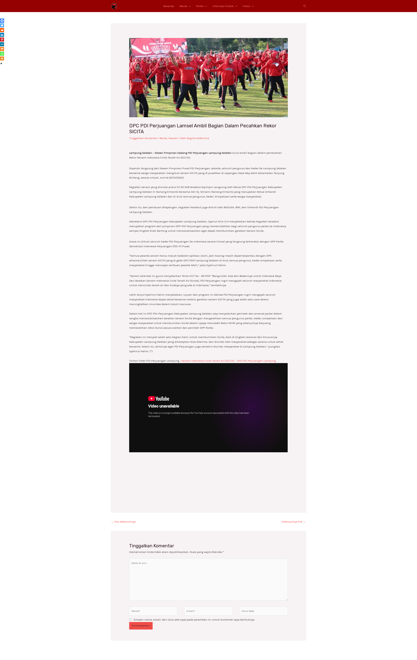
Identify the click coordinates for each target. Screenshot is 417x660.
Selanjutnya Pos (294, 521)
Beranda (168, 6)
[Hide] (1, 63)
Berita (183, 6)
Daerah (173, 138)
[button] (188, 6)
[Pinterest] (2, 40)
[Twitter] (2, 25)
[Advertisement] (208, 475)
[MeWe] (2, 44)
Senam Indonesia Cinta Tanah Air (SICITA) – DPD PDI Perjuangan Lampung (228, 360)
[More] (2, 58)
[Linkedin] (2, 35)
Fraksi (246, 6)
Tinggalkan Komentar (143, 138)
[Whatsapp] (2, 54)
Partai (200, 6)
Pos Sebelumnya (123, 521)
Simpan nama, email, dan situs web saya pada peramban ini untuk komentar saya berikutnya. (194, 619)
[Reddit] (2, 30)
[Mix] (2, 49)
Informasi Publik (223, 6)
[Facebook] (2, 21)
